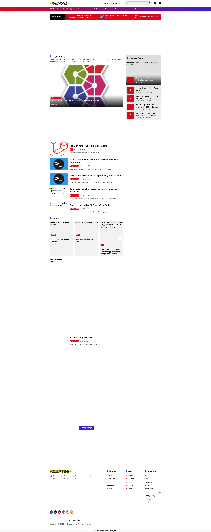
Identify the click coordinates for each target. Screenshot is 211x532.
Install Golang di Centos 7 (82, 337)
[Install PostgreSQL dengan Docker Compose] (91, 17)
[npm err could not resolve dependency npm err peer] (59, 179)
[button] (149, 3)
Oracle (130, 475)
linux (129, 482)
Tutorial (53, 235)
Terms (147, 502)
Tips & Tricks (111, 478)
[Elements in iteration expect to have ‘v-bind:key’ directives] (59, 193)
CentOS (131, 489)
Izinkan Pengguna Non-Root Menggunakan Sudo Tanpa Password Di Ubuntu (111, 251)
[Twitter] (55, 512)
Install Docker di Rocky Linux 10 (139, 17)
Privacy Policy (150, 496)
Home (147, 485)
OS (102, 245)
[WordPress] (63, 512)
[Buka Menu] (160, 3)
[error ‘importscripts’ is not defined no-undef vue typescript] (59, 164)
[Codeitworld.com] (60, 3)
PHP (71, 149)
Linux (77, 235)
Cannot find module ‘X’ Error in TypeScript (90, 205)
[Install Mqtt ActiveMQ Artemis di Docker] (86, 86)
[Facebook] (51, 512)
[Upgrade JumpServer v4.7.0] (86, 229)
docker (130, 485)
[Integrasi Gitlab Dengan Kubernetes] (61, 229)
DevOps (110, 489)
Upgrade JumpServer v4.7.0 (84, 240)
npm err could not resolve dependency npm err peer (96, 175)
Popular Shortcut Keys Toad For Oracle (147, 89)
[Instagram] (67, 512)
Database (110, 485)
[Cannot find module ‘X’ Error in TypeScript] (59, 208)
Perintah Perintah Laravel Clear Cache (88, 145)
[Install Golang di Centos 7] (59, 340)
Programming (56, 98)
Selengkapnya (86, 428)
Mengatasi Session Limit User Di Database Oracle (147, 97)
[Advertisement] (38, 44)
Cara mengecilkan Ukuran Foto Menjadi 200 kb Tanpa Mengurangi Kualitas (146, 106)
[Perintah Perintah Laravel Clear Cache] (59, 149)
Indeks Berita (149, 489)
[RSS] (71, 512)
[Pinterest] (59, 512)
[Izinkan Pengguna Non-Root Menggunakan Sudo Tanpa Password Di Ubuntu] (111, 234)
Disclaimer (149, 482)
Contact (148, 478)
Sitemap (148, 499)
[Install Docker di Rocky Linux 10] (126, 17)
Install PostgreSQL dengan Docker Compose (105, 16)
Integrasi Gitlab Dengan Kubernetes (60, 240)
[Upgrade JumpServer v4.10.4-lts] (161, 17)
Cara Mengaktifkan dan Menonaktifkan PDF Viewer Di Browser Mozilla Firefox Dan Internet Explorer (147, 114)
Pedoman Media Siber (153, 492)
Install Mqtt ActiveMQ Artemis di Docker (75, 100)
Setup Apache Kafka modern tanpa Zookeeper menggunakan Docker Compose (71, 17)
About (147, 475)
